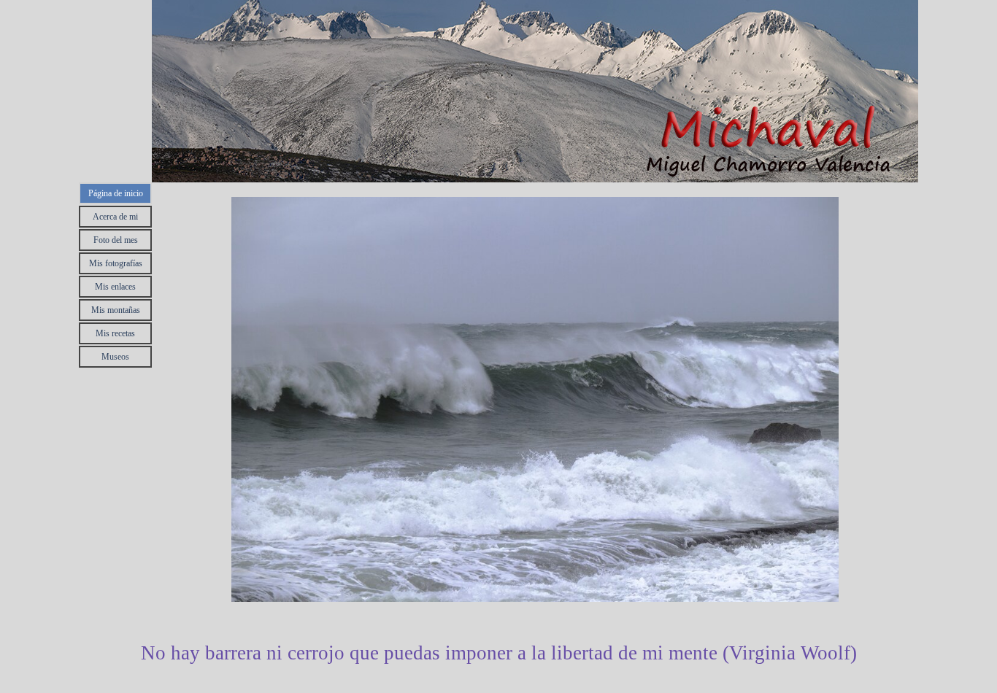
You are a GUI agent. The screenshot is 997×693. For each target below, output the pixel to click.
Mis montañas (115, 310)
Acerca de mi (115, 217)
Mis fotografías (115, 263)
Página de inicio (115, 193)
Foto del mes (115, 240)
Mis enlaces (115, 287)
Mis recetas (115, 333)
